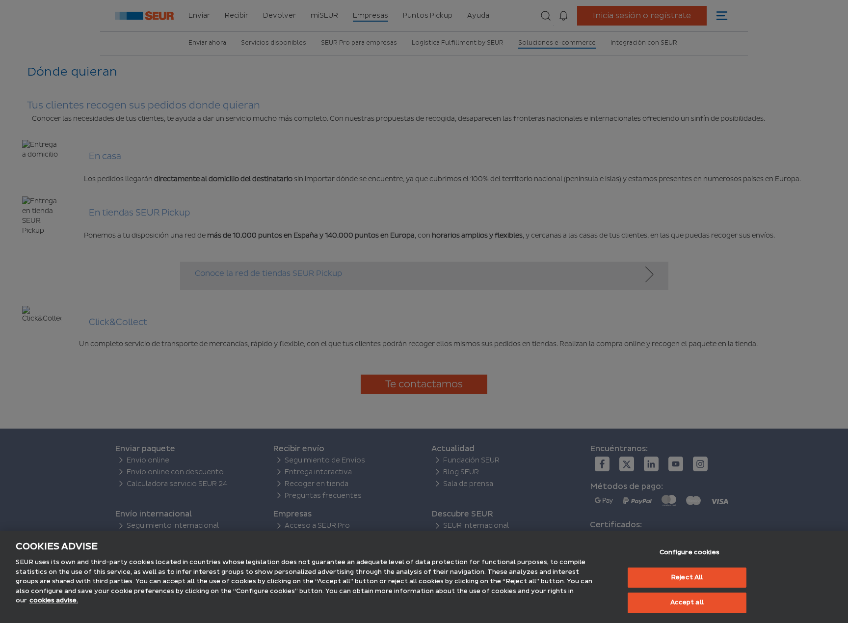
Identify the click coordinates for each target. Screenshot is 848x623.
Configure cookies (689, 552)
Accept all (687, 602)
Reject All (687, 577)
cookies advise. (53, 600)
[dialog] (424, 577)
